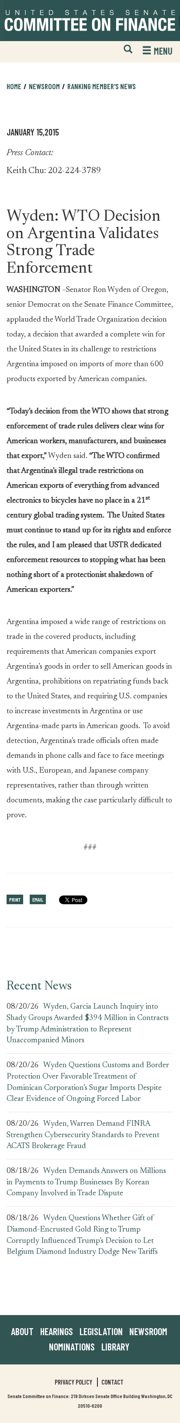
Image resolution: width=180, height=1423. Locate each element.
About (22, 1331)
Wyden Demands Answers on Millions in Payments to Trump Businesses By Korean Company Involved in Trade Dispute (86, 1182)
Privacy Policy (73, 1382)
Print (15, 899)
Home (14, 86)
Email (37, 899)
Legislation (101, 1331)
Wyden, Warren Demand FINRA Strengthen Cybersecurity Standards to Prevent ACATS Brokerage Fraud (83, 1135)
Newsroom (148, 1331)
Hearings (56, 1331)
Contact (112, 1382)
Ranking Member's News (101, 86)
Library (115, 1346)
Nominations (72, 1346)
